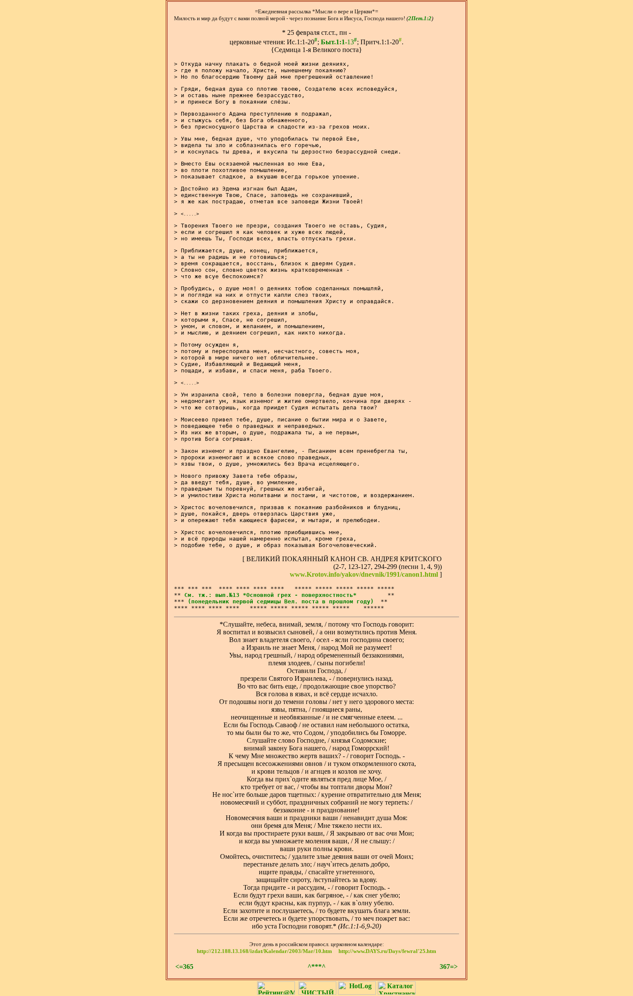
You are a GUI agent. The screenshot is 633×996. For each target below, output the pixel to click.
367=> (449, 966)
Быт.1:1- (334, 42)
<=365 (184, 966)
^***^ (316, 966)
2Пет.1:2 (419, 18)
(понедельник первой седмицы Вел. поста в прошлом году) (281, 601)
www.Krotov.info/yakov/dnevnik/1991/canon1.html (364, 574)
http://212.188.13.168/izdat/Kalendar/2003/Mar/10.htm (264, 951)
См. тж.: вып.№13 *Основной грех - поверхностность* (270, 595)
